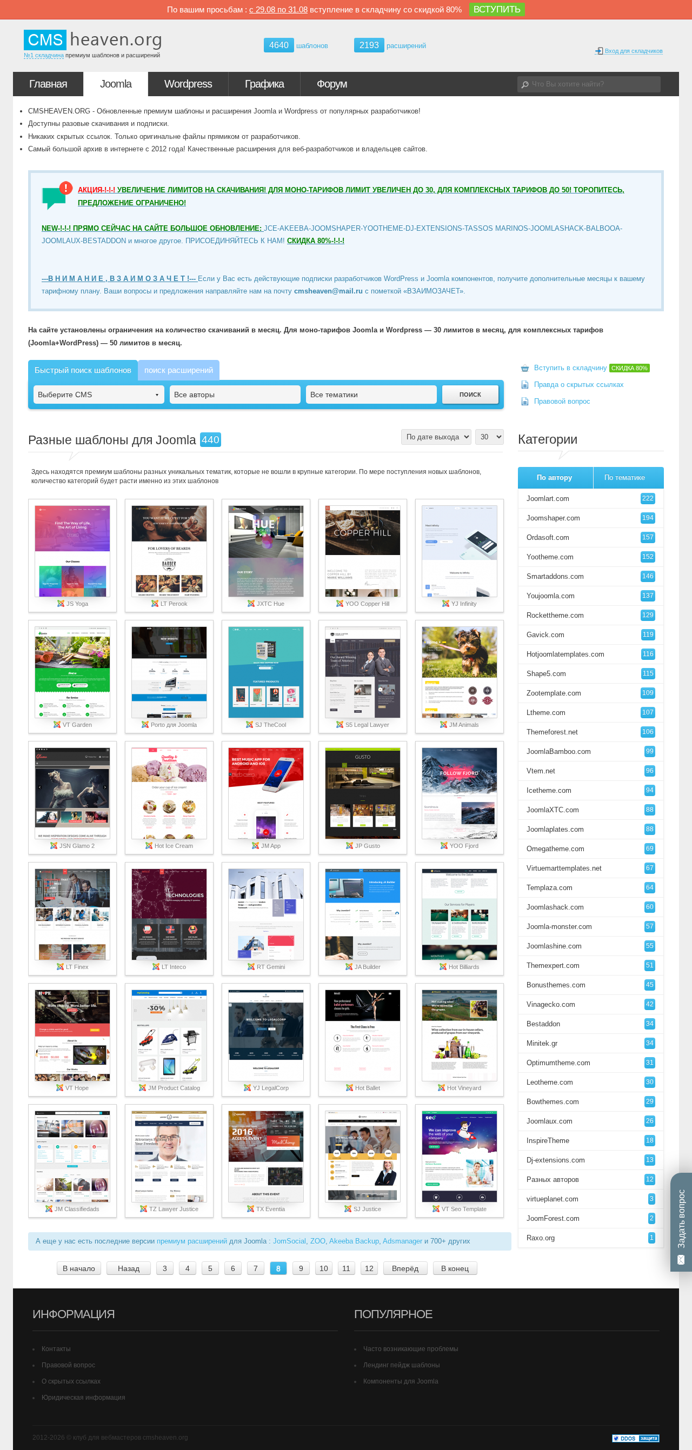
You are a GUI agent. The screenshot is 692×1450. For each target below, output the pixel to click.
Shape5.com (590, 674)
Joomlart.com (590, 499)
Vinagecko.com (590, 1004)
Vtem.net (590, 771)
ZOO (317, 1241)
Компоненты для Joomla (400, 1381)
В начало (79, 1268)
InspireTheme (590, 1141)
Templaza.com (590, 888)
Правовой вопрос (562, 401)
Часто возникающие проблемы (410, 1349)
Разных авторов (590, 1179)
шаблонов (298, 46)
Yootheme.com (590, 557)
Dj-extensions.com (590, 1160)
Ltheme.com (590, 713)
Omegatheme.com (590, 849)
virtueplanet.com (590, 1199)
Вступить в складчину (591, 368)
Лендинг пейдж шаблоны (401, 1365)
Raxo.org (590, 1238)
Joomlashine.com (590, 946)
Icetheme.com (590, 790)
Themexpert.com (590, 965)
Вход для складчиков (633, 51)
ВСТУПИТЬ (497, 9)
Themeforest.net (590, 732)
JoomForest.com (590, 1218)
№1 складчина (44, 55)
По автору (554, 477)
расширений (393, 45)
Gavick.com (590, 635)
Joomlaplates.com (590, 829)
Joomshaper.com (590, 518)
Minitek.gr (590, 1043)
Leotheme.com (590, 1082)
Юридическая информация (83, 1397)
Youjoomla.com (590, 596)
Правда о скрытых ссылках (579, 384)
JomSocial (289, 1241)
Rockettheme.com (590, 615)
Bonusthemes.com (590, 985)
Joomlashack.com (590, 907)
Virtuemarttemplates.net (590, 868)
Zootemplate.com (590, 693)
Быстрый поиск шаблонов (83, 370)
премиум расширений (192, 1241)
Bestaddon (590, 1024)
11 (346, 1268)
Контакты (56, 1349)
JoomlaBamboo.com (590, 751)
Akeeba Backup (354, 1241)
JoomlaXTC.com (590, 810)
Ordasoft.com (590, 537)
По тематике (624, 477)
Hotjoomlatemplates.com (590, 654)
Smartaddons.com (590, 576)
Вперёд (405, 1268)
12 (369, 1268)
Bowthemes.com (590, 1102)
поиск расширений (178, 370)
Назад (128, 1268)
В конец (455, 1268)
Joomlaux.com (590, 1121)
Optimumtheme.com (590, 1063)
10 (324, 1268)
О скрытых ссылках (71, 1381)
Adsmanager (402, 1241)
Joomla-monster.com (590, 927)
